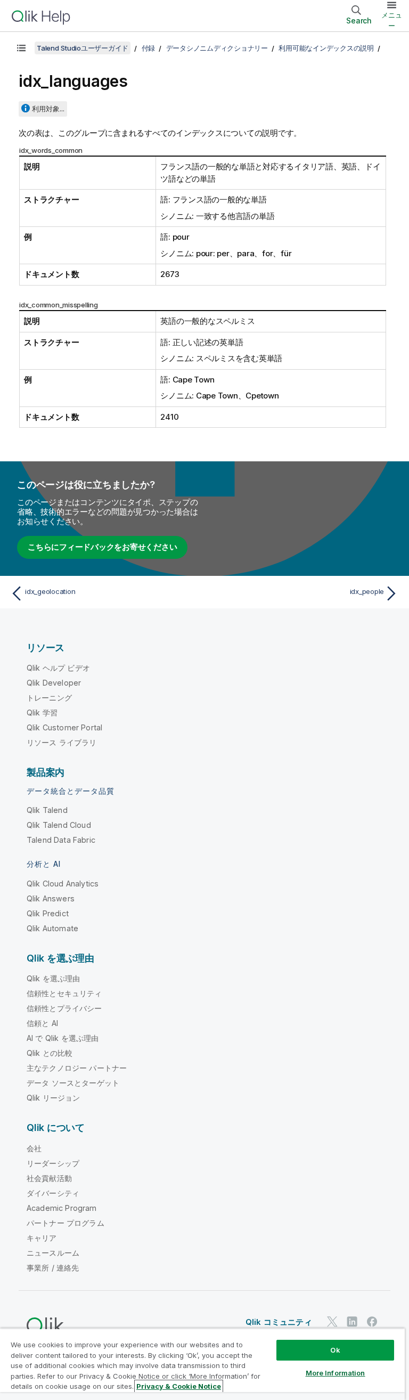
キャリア (42, 1237)
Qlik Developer (54, 682)
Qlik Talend (47, 810)
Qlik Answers (51, 898)
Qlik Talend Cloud (59, 824)
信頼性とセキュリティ (64, 993)
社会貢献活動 (49, 1178)
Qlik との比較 (49, 1052)
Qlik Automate (52, 928)
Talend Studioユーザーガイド (82, 48)
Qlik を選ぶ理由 (53, 978)
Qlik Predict (48, 913)
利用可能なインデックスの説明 (326, 48)
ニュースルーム (53, 1252)
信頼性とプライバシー (64, 1008)
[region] (202, 1364)
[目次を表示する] (21, 48)
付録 (149, 48)
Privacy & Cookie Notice (178, 1386)
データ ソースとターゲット (73, 1082)
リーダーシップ (53, 1163)
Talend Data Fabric (61, 839)
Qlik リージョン (53, 1097)
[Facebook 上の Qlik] (372, 1321)
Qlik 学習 (42, 712)
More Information (335, 1373)
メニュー (391, 20)
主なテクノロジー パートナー (77, 1067)
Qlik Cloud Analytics (63, 883)
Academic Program (62, 1207)
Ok (335, 1350)
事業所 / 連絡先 (53, 1267)
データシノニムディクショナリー (217, 48)
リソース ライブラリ (62, 742)
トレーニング (49, 697)
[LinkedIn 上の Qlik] (352, 1321)
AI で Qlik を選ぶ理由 (63, 1038)
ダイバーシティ (53, 1193)
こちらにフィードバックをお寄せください (102, 547)
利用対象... (48, 108)
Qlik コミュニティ (279, 1322)
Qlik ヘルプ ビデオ (58, 667)
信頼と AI (42, 1023)
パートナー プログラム (65, 1222)
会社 (34, 1148)
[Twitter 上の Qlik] (332, 1321)
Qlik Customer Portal (64, 727)
